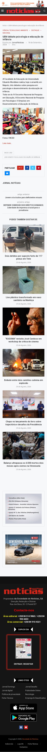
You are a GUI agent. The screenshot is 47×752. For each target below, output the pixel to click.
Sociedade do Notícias (30, 739)
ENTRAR (18, 664)
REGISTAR (28, 664)
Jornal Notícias (18, 43)
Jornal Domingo (8, 687)
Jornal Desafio (31, 687)
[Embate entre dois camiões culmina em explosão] (23, 363)
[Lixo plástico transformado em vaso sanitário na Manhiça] (23, 280)
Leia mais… (7, 143)
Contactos (23, 747)
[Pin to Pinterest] (38, 168)
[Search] (44, 11)
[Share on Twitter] (32, 168)
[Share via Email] (7, 173)
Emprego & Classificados (35, 698)
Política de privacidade (11, 694)
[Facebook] (21, 727)
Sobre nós (9, 744)
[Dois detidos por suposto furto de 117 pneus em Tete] (23, 238)
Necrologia (29, 694)
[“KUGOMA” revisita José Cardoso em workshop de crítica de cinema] (23, 321)
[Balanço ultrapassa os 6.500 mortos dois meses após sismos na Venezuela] (23, 445)
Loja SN (20, 744)
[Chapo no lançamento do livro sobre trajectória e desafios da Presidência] (23, 404)
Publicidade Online (32, 690)
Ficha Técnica (7, 698)
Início (5, 25)
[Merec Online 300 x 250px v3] (23, 550)
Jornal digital (7, 690)
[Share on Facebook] (27, 168)
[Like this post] (21, 168)
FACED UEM (8, 153)
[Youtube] (26, 727)
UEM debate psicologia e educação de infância (22, 157)
